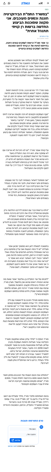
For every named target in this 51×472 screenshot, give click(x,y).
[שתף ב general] (4, 3)
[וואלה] (25, 3)
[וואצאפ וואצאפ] (9, 3)
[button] (40, 3)
